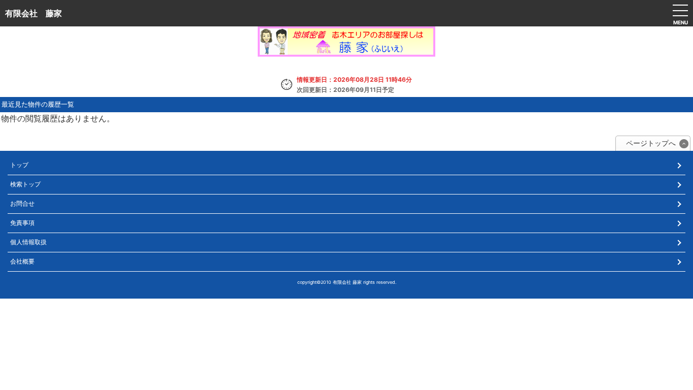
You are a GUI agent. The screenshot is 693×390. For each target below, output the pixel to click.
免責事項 (22, 222)
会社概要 (22, 261)
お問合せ (22, 203)
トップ (19, 165)
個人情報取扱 (28, 242)
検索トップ (25, 184)
